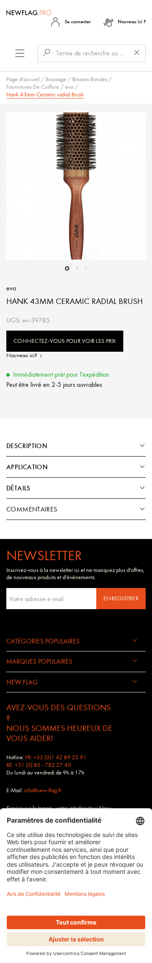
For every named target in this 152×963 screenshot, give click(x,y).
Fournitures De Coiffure (32, 86)
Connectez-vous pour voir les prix (65, 341)
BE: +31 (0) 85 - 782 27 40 (38, 765)
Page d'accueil (23, 79)
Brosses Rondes (89, 79)
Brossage (56, 79)
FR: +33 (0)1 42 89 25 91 (56, 757)
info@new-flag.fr (42, 790)
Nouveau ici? (22, 355)
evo (69, 86)
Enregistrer (120, 598)
